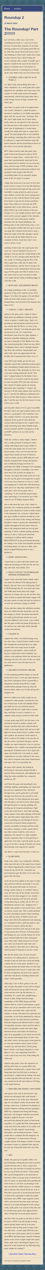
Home (7, 8)
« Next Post (12, 1253)
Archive (17, 8)
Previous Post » (31, 1253)
